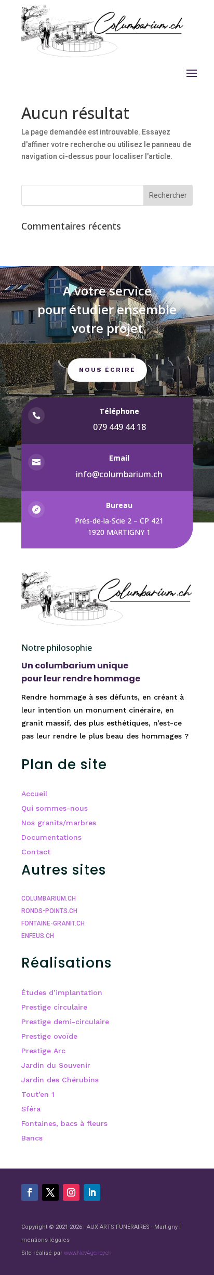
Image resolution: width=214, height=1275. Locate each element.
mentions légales (45, 1240)
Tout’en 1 (38, 1094)
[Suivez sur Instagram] (71, 1192)
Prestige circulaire (54, 1007)
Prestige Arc (43, 1050)
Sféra (31, 1109)
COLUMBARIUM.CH (48, 898)
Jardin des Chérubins (60, 1080)
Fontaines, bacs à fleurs (64, 1123)
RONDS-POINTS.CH (49, 911)
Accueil (34, 793)
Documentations (51, 837)
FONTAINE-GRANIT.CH (53, 923)
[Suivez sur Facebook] (29, 1192)
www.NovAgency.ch (88, 1253)
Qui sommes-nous (54, 808)
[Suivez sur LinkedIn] (92, 1192)
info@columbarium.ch (119, 474)
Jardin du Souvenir (55, 1065)
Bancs (32, 1138)
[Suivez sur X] (50, 1192)
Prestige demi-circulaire (65, 1021)
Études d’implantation (61, 992)
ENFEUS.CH (37, 936)
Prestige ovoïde (49, 1036)
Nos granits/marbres (58, 822)
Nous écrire (107, 369)
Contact (35, 852)
